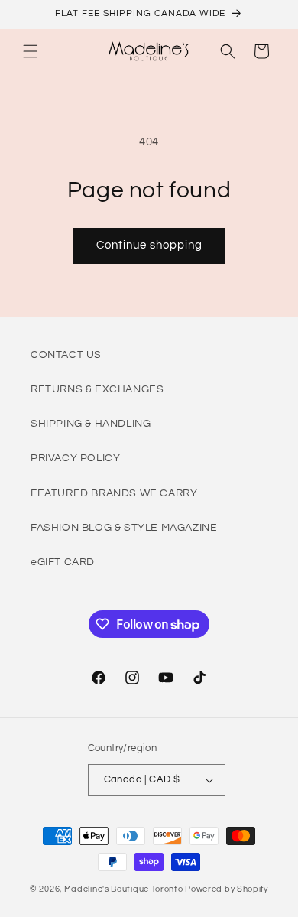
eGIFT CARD (63, 562)
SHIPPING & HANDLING (91, 423)
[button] (30, 51)
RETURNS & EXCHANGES (97, 389)
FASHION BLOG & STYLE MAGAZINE (124, 527)
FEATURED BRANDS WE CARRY (114, 493)
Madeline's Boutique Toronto (123, 889)
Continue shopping (149, 245)
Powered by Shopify (226, 889)
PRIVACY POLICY (75, 458)
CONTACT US (66, 355)
